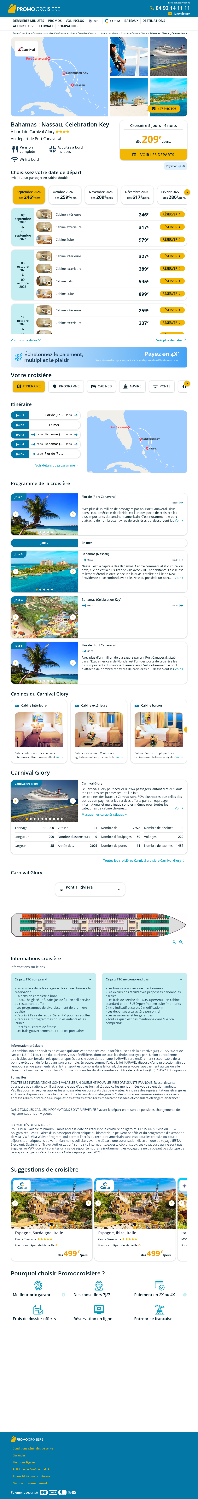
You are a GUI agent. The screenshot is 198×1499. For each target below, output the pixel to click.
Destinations (154, 21)
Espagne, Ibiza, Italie (117, 1233)
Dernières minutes (28, 21)
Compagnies (68, 26)
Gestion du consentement (30, 1483)
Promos (55, 21)
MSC (97, 21)
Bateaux (131, 21)
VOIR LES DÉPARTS (157, 154)
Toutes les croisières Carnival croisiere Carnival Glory (142, 860)
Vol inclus (75, 21)
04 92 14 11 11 (173, 7)
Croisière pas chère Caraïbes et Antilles (53, 33)
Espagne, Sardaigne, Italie (39, 1233)
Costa (115, 21)
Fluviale (46, 26)
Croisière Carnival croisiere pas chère (98, 33)
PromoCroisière (21, 33)
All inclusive (24, 26)
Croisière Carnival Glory (134, 33)
